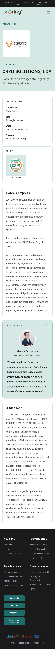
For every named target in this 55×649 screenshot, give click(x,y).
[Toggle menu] (48, 12)
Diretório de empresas (42, 3)
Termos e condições (38, 545)
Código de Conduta (12, 554)
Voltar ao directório (12, 24)
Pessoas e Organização (40, 584)
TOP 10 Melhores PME (13, 576)
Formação (34, 589)
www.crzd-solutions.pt (16, 138)
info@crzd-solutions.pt (17, 129)
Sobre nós (8, 545)
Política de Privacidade (39, 554)
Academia (8, 2)
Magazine (29, 2)
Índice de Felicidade (12, 581)
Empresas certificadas (13, 585)
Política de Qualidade (39, 549)
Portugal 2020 (36, 558)
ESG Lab (17, 3)
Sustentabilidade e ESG (40, 572)
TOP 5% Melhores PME (13, 572)
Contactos (8, 549)
